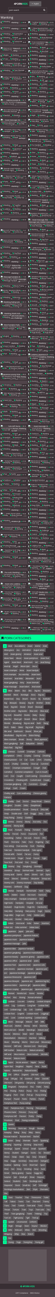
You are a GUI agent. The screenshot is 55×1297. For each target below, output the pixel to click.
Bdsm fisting (34, 735)
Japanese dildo (39, 985)
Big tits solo (21, 735)
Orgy (6, 1078)
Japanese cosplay (11, 989)
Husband (8, 907)
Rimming (12, 1128)
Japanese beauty (11, 957)
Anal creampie (10, 674)
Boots (33, 699)
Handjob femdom (38, 480)
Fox (26, 862)
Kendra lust (21, 993)
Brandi (27, 719)
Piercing (29, 1108)
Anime (37, 646)
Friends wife (9, 854)
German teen (28, 870)
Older (37, 1078)
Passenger (45, 324)
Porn (16, 1095)
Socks (33, 1153)
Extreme (7, 826)
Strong (6, 455)
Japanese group (34, 973)
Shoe (6, 1169)
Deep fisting (9, 817)
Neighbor (19, 1066)
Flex (15, 542)
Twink (29, 1213)
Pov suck (7, 576)
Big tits (37, 690)
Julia (24, 943)
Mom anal (34, 1042)
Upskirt (11, 1222)
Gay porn (44, 239)
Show (32, 1177)
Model (21, 1030)
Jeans (36, 961)
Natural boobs (31, 1070)
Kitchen (7, 997)
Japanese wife (43, 957)
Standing (42, 188)
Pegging (7, 1095)
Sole (25, 1181)
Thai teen (36, 1201)
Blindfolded (9, 735)
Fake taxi (8, 850)
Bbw (10, 690)
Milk (42, 1022)
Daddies (28, 817)
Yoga (18, 1242)
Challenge (45, 530)
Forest (6, 213)
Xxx (9, 1238)
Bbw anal (44, 711)
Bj (39, 699)
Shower (47, 1153)
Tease (33, 164)
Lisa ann (21, 1001)
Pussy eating (25, 1103)
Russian (40, 1128)
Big (5, 703)
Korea (31, 993)
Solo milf (7, 430)
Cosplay (27, 755)
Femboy (34, 301)
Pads (20, 329)
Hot (41, 899)
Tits (48, 1209)
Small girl (23, 1177)
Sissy (36, 1169)
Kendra (40, 993)
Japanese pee (41, 969)
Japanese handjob (26, 948)
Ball (21, 743)
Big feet (18, 747)
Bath (39, 723)
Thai (27, 1197)
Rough (32, 1128)
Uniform (33, 1222)
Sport (42, 1165)
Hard (41, 891)
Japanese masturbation (32, 952)
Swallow (7, 1165)
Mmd (35, 1026)
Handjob (7, 131)
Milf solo (17, 1046)
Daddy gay (20, 198)
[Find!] (44, 10)
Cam (6, 776)
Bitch (6, 727)
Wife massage (36, 249)
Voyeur (34, 1226)
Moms (24, 1042)
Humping (19, 911)
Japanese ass (27, 981)
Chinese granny (39, 793)
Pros (43, 453)
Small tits (26, 1185)
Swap (14, 1157)
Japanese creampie (25, 969)
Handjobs (20, 903)
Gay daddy (8, 198)
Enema (19, 821)
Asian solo (35, 523)
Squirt (35, 1140)
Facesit (36, 858)
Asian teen (36, 674)
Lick (30, 1009)
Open (33, 172)
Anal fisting (45, 662)
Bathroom (18, 731)
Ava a (34, 666)
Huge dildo (8, 915)
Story (19, 1169)
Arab (45, 646)
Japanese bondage (17, 973)
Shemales (34, 538)
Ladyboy (7, 209)
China (19, 755)
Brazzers (46, 690)
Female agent (9, 170)
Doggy (33, 813)
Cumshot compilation (24, 772)
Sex (12, 1169)
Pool (17, 1120)
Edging (18, 594)
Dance (47, 801)
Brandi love (9, 699)
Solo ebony (18, 65)
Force (23, 834)
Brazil (30, 707)
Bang (46, 723)
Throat (7, 1209)
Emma (11, 821)
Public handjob (37, 373)
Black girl (18, 719)
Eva (45, 821)
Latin (6, 1017)
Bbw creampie (10, 739)
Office (16, 1074)
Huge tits (31, 907)
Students (16, 1181)
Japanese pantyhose (12, 935)
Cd (21, 759)
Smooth (34, 305)
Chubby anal (9, 793)
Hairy (48, 891)
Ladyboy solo (48, 523)
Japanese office (10, 961)
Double (18, 805)
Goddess (24, 878)
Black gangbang (10, 743)
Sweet (44, 449)
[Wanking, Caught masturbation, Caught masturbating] (41, 586)
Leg (13, 1005)
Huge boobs (36, 332)
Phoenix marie (10, 1112)
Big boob (39, 727)
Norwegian (18, 469)
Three (47, 1205)
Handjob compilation (28, 899)
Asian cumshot (9, 346)
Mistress (16, 1034)
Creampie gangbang (12, 784)
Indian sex (8, 927)
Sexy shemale (46, 366)
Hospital (29, 903)
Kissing (22, 997)
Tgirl (5, 536)
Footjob (18, 830)
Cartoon (41, 751)
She (5, 1193)
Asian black (16, 662)
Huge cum (20, 915)
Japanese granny (27, 957)
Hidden (14, 895)
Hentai (11, 891)
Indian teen (34, 927)
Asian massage (9, 124)
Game (19, 874)
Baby (35, 715)
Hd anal (39, 903)
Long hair (31, 1005)
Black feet (8, 747)
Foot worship (22, 846)
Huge (40, 911)
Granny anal (9, 874)
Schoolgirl (43, 1185)
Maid (25, 1034)
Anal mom (28, 662)
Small (33, 1148)
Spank (17, 1148)
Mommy (43, 1026)
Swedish (7, 115)
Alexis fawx (8, 658)
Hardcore (17, 437)
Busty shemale (16, 515)
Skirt (28, 1189)
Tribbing (38, 1213)
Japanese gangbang (12, 952)
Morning (17, 297)
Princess (22, 1112)
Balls (6, 412)
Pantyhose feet (10, 1103)
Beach (25, 699)
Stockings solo (36, 1181)
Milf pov (42, 392)
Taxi (28, 1201)
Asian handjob (32, 670)
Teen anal (31, 1205)
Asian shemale (33, 682)
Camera (7, 797)
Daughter (8, 805)
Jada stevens (9, 969)
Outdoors (35, 434)
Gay (18, 866)
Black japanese (41, 739)
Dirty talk (44, 809)
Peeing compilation (30, 1120)
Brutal (22, 707)
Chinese (11, 751)
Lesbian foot (9, 1013)
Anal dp (7, 666)
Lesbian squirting (25, 1017)
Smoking (27, 1169)
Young (11, 1242)
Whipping (8, 1234)
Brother (39, 703)
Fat (47, 842)
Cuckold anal (35, 780)
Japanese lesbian (26, 939)
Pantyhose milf (10, 1116)
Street (6, 1173)
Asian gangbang (10, 682)
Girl (41, 874)
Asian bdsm (24, 686)
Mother (18, 1026)
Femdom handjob (46, 30)
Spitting (17, 1165)
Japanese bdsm (10, 985)
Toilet (46, 1197)
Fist (41, 834)
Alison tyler (25, 666)
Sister (10, 1140)
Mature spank (46, 297)
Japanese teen (24, 965)
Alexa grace (9, 650)
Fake (24, 842)
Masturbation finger (38, 73)
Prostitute (8, 1120)
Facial (28, 858)
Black (16, 695)
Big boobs (22, 711)
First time (15, 842)
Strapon (42, 1157)
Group (17, 870)
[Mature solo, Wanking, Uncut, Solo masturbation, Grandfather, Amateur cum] (41, 621)
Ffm (44, 838)
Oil (21, 1078)
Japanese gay (26, 989)
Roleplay (34, 320)
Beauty (22, 703)
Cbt (5, 368)
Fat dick (34, 88)
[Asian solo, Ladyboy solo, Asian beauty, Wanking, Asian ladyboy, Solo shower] (14, 586)
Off (42, 80)
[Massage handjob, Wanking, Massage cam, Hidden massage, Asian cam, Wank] (14, 279)
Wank (16, 38)
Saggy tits (38, 1173)
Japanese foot (10, 965)
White (27, 1230)
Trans (6, 59)
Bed (33, 350)
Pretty (31, 1116)
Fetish (19, 854)
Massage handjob (10, 281)
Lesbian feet (43, 1005)
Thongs (14, 490)
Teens (20, 1201)
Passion (22, 1116)
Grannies (34, 421)
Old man (34, 1074)
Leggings (44, 1013)
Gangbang (27, 866)
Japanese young (10, 378)
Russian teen (25, 1136)
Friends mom (9, 858)
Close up (34, 764)
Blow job (37, 731)
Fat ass (44, 338)
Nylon (33, 102)
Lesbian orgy (15, 1009)
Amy (22, 682)
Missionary (45, 1042)
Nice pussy (46, 421)
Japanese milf (29, 977)
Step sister (33, 1161)
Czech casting (31, 776)
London (44, 84)
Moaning (15, 1042)
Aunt (39, 678)
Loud (33, 188)
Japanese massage (12, 943)
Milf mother (9, 1050)
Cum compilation (37, 44)
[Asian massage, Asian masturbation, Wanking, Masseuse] (41, 428)
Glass (16, 131)
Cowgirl (37, 768)
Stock (17, 1185)
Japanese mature (31, 935)
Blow (35, 719)
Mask (33, 178)
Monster (7, 1046)
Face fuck (8, 862)
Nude (33, 441)
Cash (15, 788)
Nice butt (44, 51)
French (37, 838)
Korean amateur (34, 997)
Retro (37, 1132)
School (25, 1148)
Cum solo (20, 178)
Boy (18, 699)
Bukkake (46, 699)
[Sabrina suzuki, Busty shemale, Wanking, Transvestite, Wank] (14, 102)
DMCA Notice (35, 1293)
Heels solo (8, 400)
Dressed (17, 494)
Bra (50, 102)
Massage (19, 1022)
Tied (13, 1205)
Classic (7, 768)
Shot (5, 257)
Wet (34, 1230)
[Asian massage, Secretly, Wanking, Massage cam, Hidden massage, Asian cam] (14, 122)
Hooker (18, 919)
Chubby (15, 764)
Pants (6, 182)
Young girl (39, 1242)
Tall (5, 1201)
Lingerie (21, 1013)
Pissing (13, 1091)
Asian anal (38, 654)
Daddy (11, 801)
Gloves (34, 874)
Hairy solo (35, 562)
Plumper (34, 501)
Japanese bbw (10, 948)
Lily (25, 1009)
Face (31, 842)
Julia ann (29, 931)
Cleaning (34, 389)
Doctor (26, 801)
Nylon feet (8, 1066)
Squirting (34, 568)
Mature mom (19, 1058)
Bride (48, 703)
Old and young (44, 1082)
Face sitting (9, 846)
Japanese (12, 931)
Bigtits (6, 55)
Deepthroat (35, 805)
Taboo (12, 1201)
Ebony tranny (46, 278)
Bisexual (38, 707)
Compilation (9, 755)
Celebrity (24, 764)
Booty (29, 739)
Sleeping (7, 1144)
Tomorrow (18, 41)
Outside (45, 1078)
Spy (28, 1157)
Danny (19, 817)
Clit (25, 784)
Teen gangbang (17, 1213)
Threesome (36, 1197)
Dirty (41, 813)
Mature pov (8, 50)
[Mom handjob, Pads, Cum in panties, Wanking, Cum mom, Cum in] (14, 327)
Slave (21, 1157)
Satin (33, 131)
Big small (29, 727)
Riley (31, 1132)
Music (6, 1042)
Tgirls (40, 350)
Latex (6, 1005)
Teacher (18, 1197)
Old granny (19, 1082)
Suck (43, 1169)
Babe (33, 392)
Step (6, 1161)
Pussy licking (41, 1095)
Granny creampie (24, 882)
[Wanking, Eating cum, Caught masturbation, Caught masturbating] (14, 304)
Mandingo (31, 1030)
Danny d (34, 809)
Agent (6, 662)
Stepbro (44, 381)
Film (5, 395)
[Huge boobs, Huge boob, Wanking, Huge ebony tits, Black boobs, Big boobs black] (41, 331)
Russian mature (10, 1136)
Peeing (43, 1091)
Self (34, 1185)
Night (33, 115)
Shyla (35, 1189)
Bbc (30, 690)
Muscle (7, 1034)
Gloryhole (35, 878)
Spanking (44, 1140)
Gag (26, 886)
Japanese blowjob (11, 981)
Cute (32, 759)
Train (24, 1209)
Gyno (48, 874)
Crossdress (8, 780)
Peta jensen (41, 1108)
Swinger (24, 1153)
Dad (18, 801)
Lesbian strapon (43, 1001)
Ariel (6, 654)
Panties (6, 484)
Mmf (32, 1034)
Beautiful (17, 715)
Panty (6, 88)
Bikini (20, 727)
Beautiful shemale (10, 111)
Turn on (7, 1218)
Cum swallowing (24, 793)
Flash (6, 842)
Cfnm (33, 30)
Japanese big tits (42, 981)
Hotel (22, 895)
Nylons (7, 1070)
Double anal (16, 813)
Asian (30, 646)
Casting (37, 755)
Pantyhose (23, 1087)
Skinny (6, 1153)
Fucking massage (10, 546)
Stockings (8, 1148)
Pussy (29, 1091)
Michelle (44, 1054)
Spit (15, 1177)
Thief (6, 1213)
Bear (6, 707)
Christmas (7, 385)
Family (7, 834)
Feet (45, 830)
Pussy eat (33, 1112)
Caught (20, 776)
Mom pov (42, 1046)
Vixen (27, 1226)
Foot (10, 830)
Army (41, 125)
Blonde (7, 723)
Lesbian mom (32, 1013)
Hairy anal (28, 919)
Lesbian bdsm (40, 1017)
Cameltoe (8, 772)
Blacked (7, 695)
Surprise (7, 1177)
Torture (16, 1209)
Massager (45, 408)
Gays (33, 125)
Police (21, 1091)
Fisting (27, 830)
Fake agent (36, 850)
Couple (46, 780)
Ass (18, 650)
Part (5, 354)
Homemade (8, 529)
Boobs (6, 292)
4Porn (21, 3)
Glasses (15, 878)
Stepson (40, 1177)
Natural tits (17, 1070)
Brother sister (10, 711)
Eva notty (37, 821)
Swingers (44, 1161)
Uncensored (36, 201)
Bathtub (14, 156)
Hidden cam (39, 915)
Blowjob (13, 703)
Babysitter (30, 743)
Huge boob (48, 332)
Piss (32, 1087)
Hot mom (32, 895)
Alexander (30, 678)
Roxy (24, 1132)
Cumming (34, 571)
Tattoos (34, 486)
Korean (11, 993)
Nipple (33, 404)
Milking (42, 1038)
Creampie (31, 751)
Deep (6, 813)
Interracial (20, 923)
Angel (15, 666)
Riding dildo (18, 498)
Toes (40, 1205)
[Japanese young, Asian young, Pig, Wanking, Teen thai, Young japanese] (14, 376)
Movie (39, 1034)
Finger (20, 858)
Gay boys (17, 253)
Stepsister (35, 449)
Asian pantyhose (31, 658)
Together (17, 205)
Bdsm (17, 690)
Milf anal (7, 1054)
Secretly (21, 124)
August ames (39, 650)
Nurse (41, 1062)
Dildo (26, 805)
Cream (23, 788)
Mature (29, 1022)
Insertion (45, 923)
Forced (15, 834)
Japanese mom (10, 939)
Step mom (38, 1144)
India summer (21, 927)
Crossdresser (36, 111)
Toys (33, 346)
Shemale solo (36, 141)
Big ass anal (29, 723)
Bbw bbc (7, 719)
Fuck (32, 846)
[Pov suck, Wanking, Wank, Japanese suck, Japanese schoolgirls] (14, 574)
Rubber (18, 480)
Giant (27, 874)
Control (34, 534)
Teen (10, 1197)
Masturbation (9, 1038)
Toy (45, 1213)
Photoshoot (35, 463)
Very (43, 268)
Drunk (25, 809)
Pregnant (12, 1087)
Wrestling (42, 1230)
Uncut (43, 313)
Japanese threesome (12, 977)
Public (38, 1087)
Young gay (35, 470)
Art (36, 662)
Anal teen (8, 678)
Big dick (14, 707)
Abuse (18, 658)
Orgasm (25, 1074)
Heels (6, 895)
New (5, 490)
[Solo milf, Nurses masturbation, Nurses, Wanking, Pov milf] (14, 428)
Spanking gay (46, 215)
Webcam (18, 1230)
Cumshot (44, 764)
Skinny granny (17, 1173)
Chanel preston (10, 759)
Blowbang (17, 723)
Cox (12, 776)
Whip (17, 1234)
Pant (13, 182)
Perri (6, 1108)
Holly (29, 915)
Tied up (35, 1218)
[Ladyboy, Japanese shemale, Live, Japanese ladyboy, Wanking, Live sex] (41, 356)
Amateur (27, 654)
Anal (10, 646)
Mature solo (47, 562)
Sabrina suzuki (9, 104)
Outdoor (28, 1078)
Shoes (6, 1157)
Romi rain (22, 1128)
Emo (33, 76)
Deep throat (36, 801)
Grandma (8, 870)
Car (26, 759)
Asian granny (16, 654)
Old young (31, 1082)
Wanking (7, 22)
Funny (36, 854)
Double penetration (12, 809)
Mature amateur (36, 1050)
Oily (42, 1074)
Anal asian (36, 686)
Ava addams (20, 646)
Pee (5, 1091)
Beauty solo (8, 178)
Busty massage (46, 38)
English (6, 336)
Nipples (29, 1066)
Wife (10, 1230)
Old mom (8, 1082)
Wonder (48, 249)
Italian (36, 923)
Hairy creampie (10, 899)
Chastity (47, 759)
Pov (32, 261)
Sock (5, 406)
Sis (39, 1153)
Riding (16, 1132)
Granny (11, 866)
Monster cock (29, 1046)
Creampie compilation (22, 768)
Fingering (39, 842)
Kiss (14, 997)
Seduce (7, 1181)
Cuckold (21, 751)
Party (46, 1087)
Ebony (27, 821)
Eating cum (18, 306)
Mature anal (43, 1030)
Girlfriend (18, 886)
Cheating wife (22, 780)
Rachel (36, 1136)
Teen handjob (44, 178)
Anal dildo (19, 678)
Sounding (34, 385)
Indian (10, 923)
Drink (48, 813)
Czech (6, 764)
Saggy (13, 1161)
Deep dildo (35, 505)
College (7, 788)
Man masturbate (37, 607)
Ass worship (24, 674)
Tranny (46, 1201)
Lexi (6, 1009)
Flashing (40, 846)
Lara (50, 268)
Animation (26, 650)
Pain (5, 474)
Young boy (8, 600)
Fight (44, 858)
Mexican (7, 1058)
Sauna (28, 1173)
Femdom (7, 552)
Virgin (10, 1226)
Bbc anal (7, 731)
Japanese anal (25, 961)
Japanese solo (39, 965)
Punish (41, 1099)
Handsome (42, 907)
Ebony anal (18, 826)
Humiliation (17, 79)
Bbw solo (34, 338)
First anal (19, 862)
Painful (13, 474)
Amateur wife (36, 191)
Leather (34, 24)
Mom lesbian (32, 1054)
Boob (42, 719)
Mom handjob (9, 329)
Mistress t (22, 1038)
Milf (36, 1022)
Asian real (45, 168)
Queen (11, 1124)
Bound (28, 731)
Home (16, 92)
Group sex (46, 878)
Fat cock (27, 838)
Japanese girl (25, 985)
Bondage (24, 695)
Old (9, 1074)
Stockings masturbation (14, 1189)
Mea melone (19, 1054)
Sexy (34, 1157)
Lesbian (11, 1001)
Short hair (34, 1165)
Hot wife (34, 594)
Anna (22, 670)
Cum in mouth (41, 772)
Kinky (6, 515)
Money (27, 1026)
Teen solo (40, 1209)
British (40, 743)
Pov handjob (36, 145)
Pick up (30, 1095)
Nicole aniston (22, 1062)
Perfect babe (46, 67)
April (16, 434)
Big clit (31, 703)
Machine (32, 1038)
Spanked (42, 1148)
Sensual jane (8, 242)
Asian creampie (10, 670)
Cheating (46, 755)
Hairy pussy (30, 911)
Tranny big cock (10, 621)
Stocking (27, 1144)
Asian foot (45, 658)
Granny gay (18, 232)
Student (15, 1153)
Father (18, 838)
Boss (33, 695)
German (39, 870)
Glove (6, 878)
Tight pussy (18, 1218)
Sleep (18, 1140)
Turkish (21, 1205)
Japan (21, 931)
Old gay (14, 1078)
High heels (8, 903)
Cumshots (33, 784)
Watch (30, 1234)
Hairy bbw (35, 121)
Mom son (8, 1026)
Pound (16, 1099)
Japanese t (18, 149)
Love (13, 1017)
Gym (48, 870)
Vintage (42, 102)
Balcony (17, 505)
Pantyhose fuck (17, 1108)
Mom (10, 1022)
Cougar (43, 784)
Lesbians (21, 1005)
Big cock (7, 232)
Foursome (33, 834)
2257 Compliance (21, 1293)
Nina (37, 1066)
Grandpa (34, 601)
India (29, 923)
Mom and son (10, 1030)
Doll (26, 813)
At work (46, 121)
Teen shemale (19, 70)
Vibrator (43, 1226)
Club (44, 768)
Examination (18, 34)
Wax (23, 1234)
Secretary (22, 1161)
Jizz (5, 973)
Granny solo (9, 882)
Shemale (34, 476)
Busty (42, 715)
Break (21, 739)
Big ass (41, 695)
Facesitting (8, 838)
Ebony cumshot (47, 290)
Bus (24, 690)
